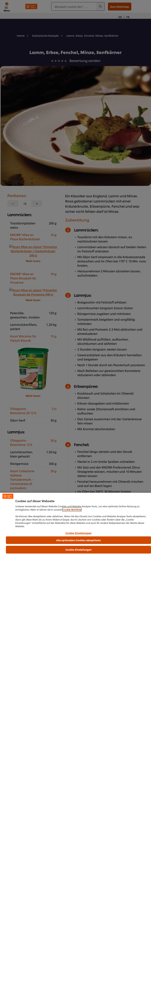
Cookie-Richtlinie (72, 509)
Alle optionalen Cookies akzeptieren (78, 540)
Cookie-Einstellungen (78, 533)
